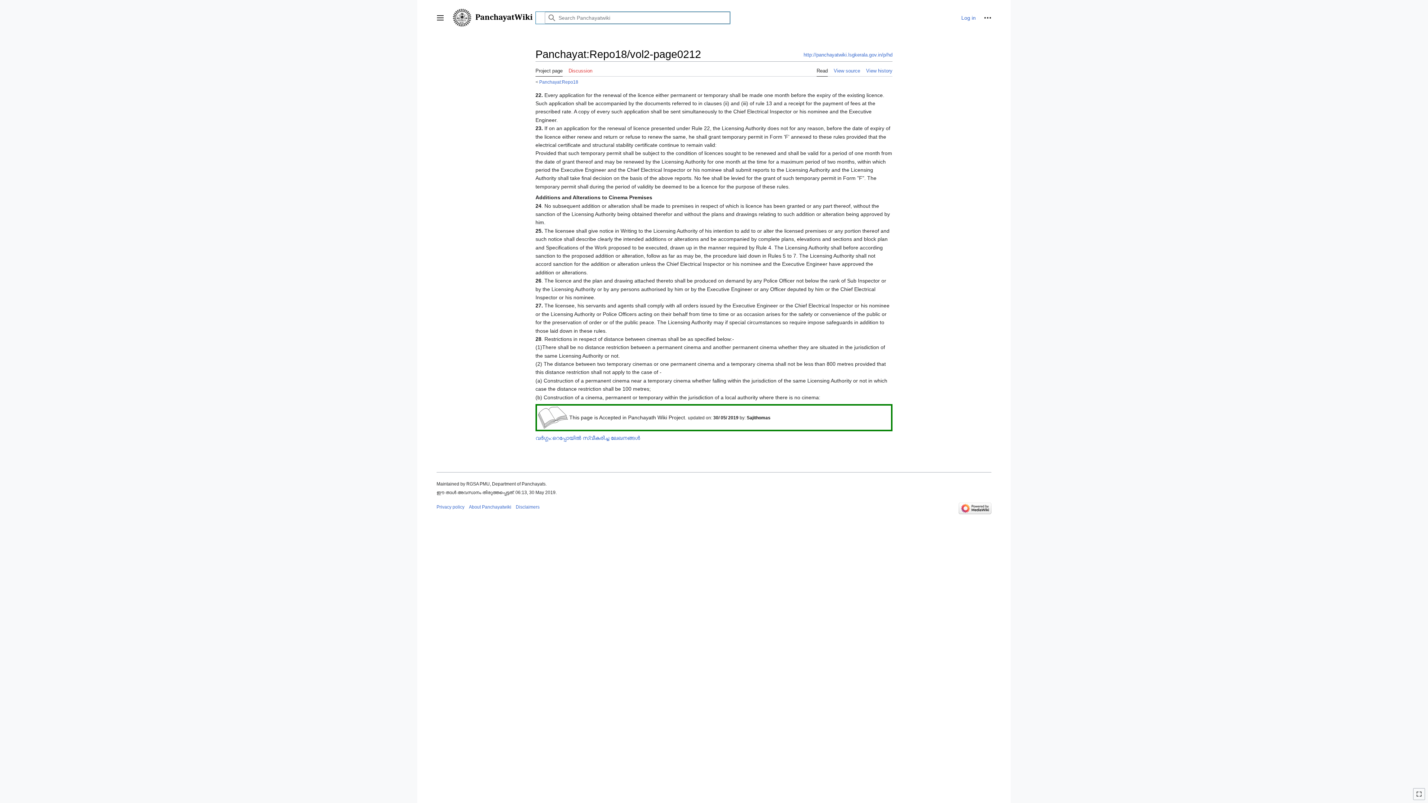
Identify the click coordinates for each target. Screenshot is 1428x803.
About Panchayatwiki (490, 507)
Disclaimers (528, 507)
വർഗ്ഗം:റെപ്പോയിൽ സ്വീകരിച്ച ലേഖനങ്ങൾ (588, 438)
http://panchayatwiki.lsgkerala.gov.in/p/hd (848, 55)
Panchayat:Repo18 (558, 82)
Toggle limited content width (1420, 797)
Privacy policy (450, 507)
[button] (440, 18)
